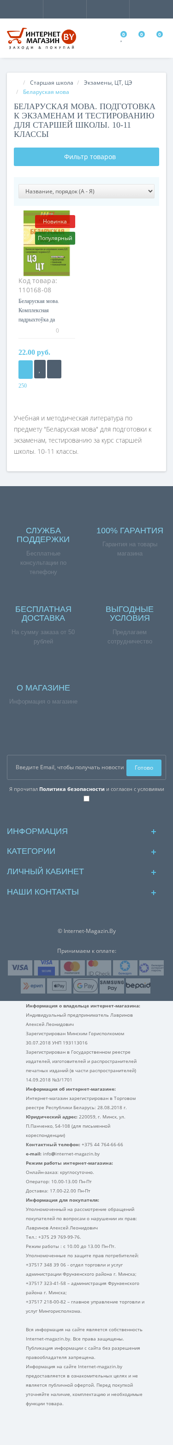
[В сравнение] (54, 369)
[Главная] (16, 82)
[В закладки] (40, 369)
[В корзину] (25, 369)
